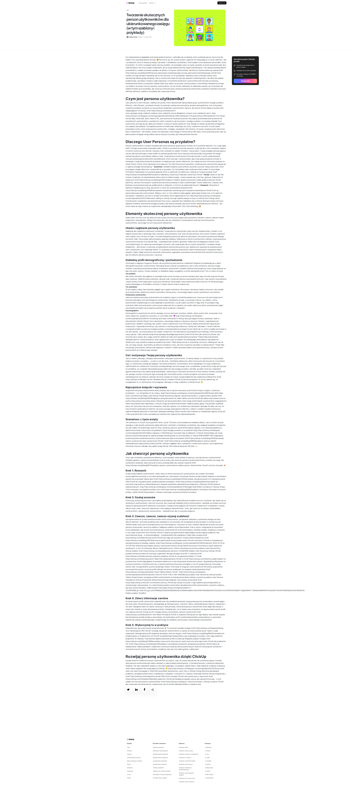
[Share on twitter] (128, 690)
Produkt (129, 751)
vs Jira (207, 754)
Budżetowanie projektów (160, 757)
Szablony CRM (183, 747)
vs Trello (207, 757)
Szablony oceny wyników (186, 781)
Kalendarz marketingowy (160, 751)
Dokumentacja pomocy (134, 757)
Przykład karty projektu (160, 778)
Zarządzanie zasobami (160, 764)
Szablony (130, 767)
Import (129, 778)
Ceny (128, 747)
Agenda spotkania (158, 747)
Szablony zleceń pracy (186, 764)
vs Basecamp (209, 767)
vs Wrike (207, 771)
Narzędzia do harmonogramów (162, 774)
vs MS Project (209, 774)
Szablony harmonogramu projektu (186, 774)
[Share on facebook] (144, 690)
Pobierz (129, 754)
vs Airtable (208, 761)
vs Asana (207, 751)
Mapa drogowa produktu (134, 761)
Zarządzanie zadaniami (160, 761)
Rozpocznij (222, 3)
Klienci (129, 764)
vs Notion (208, 764)
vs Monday (208, 747)
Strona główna (143, 3)
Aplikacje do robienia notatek (161, 771)
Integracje (130, 771)
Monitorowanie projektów (160, 754)
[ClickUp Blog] (130, 3)
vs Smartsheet (209, 778)
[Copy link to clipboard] (152, 690)
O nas (129, 774)
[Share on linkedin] (136, 690)
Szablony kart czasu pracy (187, 778)
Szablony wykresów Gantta (187, 761)
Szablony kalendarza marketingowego (185, 768)
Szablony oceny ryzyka (186, 751)
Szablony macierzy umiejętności (188, 754)
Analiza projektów (158, 767)
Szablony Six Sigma (185, 757)
